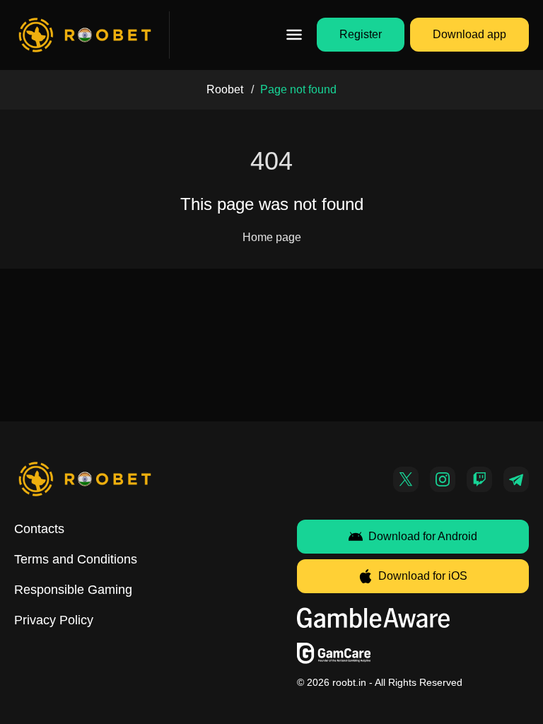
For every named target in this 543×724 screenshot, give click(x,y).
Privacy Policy (53, 620)
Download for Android (422, 536)
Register (360, 34)
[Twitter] (406, 479)
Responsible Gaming (73, 590)
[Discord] (479, 479)
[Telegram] (516, 479)
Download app (469, 34)
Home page (272, 237)
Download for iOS (422, 576)
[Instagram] (442, 479)
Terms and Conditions (75, 559)
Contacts (39, 529)
